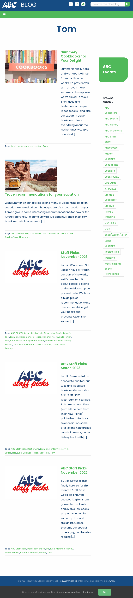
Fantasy (53, 448)
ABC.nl (112, 580)
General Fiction (34, 336)
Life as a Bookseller (110, 197)
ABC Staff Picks (18, 333)
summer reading (33, 146)
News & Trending (110, 214)
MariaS (69, 548)
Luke (12, 340)
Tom (45, 146)
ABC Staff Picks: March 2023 (74, 365)
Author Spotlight (110, 156)
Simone (34, 552)
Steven (42, 552)
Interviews (110, 188)
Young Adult (59, 344)
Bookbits (110, 170)
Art (28, 333)
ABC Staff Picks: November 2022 (74, 470)
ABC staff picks (110, 139)
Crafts (59, 333)
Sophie (8, 344)
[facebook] (71, 4)
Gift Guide (110, 182)
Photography (30, 340)
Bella (30, 548)
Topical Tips (112, 251)
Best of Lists (37, 333)
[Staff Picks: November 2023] (31, 267)
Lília (14, 452)
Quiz (107, 228)
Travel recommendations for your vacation (42, 194)
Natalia (15, 552)
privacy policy (72, 592)
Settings (87, 592)
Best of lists (111, 164)
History (62, 448)
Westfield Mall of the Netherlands (113, 268)
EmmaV (14, 336)
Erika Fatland (53, 233)
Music (19, 340)
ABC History (111, 124)
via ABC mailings (68, 580)
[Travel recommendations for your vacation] (31, 176)
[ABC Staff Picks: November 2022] (31, 482)
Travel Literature (21, 237)
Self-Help (44, 452)
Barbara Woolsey (20, 233)
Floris (22, 336)
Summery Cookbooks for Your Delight (73, 56)
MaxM (8, 552)
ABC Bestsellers (111, 110)
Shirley (67, 340)
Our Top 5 (110, 222)
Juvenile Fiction (63, 336)
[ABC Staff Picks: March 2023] (31, 378)
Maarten (60, 548)
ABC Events (109, 69)
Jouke (8, 452)
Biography (49, 333)
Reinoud (24, 552)
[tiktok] (83, 4)
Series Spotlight (110, 243)
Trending (110, 257)
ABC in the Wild (113, 130)
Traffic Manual (26, 344)
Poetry (41, 340)
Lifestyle (109, 205)
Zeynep (9, 348)
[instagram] (77, 4)
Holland (46, 336)
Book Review (112, 176)
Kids (7, 340)
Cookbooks (17, 146)
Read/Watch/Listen (116, 235)
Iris (53, 336)
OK (104, 592)
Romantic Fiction (54, 340)
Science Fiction (31, 452)
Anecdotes (111, 147)
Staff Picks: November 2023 (74, 254)
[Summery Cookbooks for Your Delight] (31, 66)
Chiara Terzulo (38, 233)
